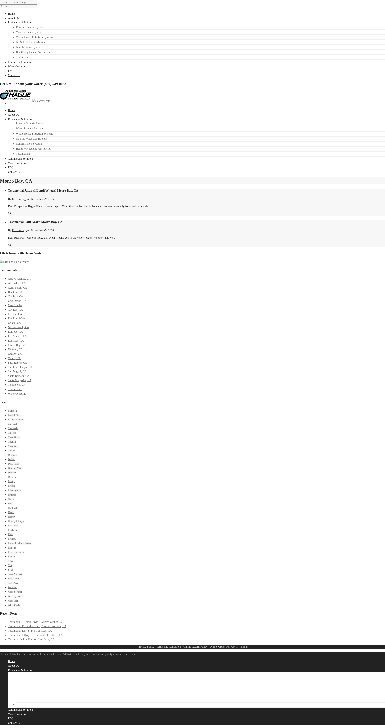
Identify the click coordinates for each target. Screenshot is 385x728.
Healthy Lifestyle (16, 521)
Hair (10, 503)
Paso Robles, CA (17, 362)
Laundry (12, 538)
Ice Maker (13, 525)
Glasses (11, 499)
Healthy (11, 516)
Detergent (12, 455)
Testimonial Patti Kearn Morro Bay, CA (35, 222)
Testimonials (23, 57)
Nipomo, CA (15, 349)
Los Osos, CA (16, 340)
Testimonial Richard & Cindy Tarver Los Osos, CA (37, 626)
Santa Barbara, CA (18, 375)
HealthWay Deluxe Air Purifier (33, 52)
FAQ (10, 167)
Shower (11, 556)
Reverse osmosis (16, 552)
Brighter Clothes (16, 419)
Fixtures (12, 494)
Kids (10, 534)
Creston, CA (15, 314)
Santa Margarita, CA (19, 380)
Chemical (12, 424)
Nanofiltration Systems (29, 47)
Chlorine (12, 432)
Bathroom (12, 410)
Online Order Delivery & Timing (229, 646)
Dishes (11, 459)
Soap (10, 569)
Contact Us (14, 171)
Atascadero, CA (17, 283)
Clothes (11, 450)
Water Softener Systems (29, 32)
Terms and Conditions (168, 646)
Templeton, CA (16, 384)
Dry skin (12, 477)
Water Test (13, 600)
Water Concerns (17, 163)
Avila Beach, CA (17, 287)
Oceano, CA (15, 353)
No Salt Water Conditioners (31, 42)
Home (11, 110)
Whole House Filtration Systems (34, 37)
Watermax (12, 587)
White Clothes (14, 605)
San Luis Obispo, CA (20, 367)
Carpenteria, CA (17, 300)
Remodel (12, 547)
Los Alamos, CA (17, 336)
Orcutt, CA (14, 358)
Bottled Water (14, 415)
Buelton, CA (15, 292)
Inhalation (12, 530)
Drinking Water (17, 318)
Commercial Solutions (20, 158)
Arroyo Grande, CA (19, 278)
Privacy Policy (146, 646)
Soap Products (15, 574)
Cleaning (12, 441)
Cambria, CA (15, 296)
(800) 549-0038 (55, 84)
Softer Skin (13, 578)
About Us (13, 114)
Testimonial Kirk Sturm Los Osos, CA (30, 630)
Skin (10, 565)
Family (11, 481)
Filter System (14, 490)
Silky (10, 561)
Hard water (13, 508)
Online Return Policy (195, 646)
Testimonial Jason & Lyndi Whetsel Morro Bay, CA (43, 190)
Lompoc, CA (15, 331)
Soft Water (13, 583)
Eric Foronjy (19, 199)
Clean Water (13, 446)
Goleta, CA (14, 322)
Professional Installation (19, 543)
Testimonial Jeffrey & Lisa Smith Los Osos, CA (35, 635)
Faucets (11, 485)
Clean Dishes (14, 437)
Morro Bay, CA (17, 345)
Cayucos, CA (15, 309)
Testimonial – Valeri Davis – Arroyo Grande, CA (36, 621)
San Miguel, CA (17, 371)
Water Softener (15, 591)
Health (11, 512)
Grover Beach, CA (18, 327)
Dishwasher (13, 463)
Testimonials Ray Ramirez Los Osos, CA (31, 639)
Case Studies (15, 305)
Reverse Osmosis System (30, 27)
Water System (14, 596)
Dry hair (12, 472)
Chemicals (13, 428)
